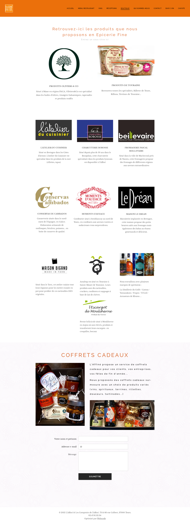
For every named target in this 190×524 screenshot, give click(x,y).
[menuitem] (71, 8)
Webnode (101, 518)
